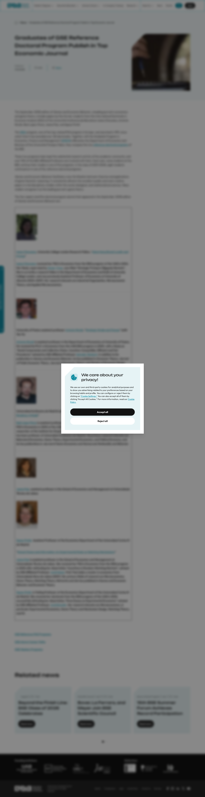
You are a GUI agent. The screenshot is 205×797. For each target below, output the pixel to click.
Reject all (103, 421)
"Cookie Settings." (88, 396)
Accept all (102, 412)
